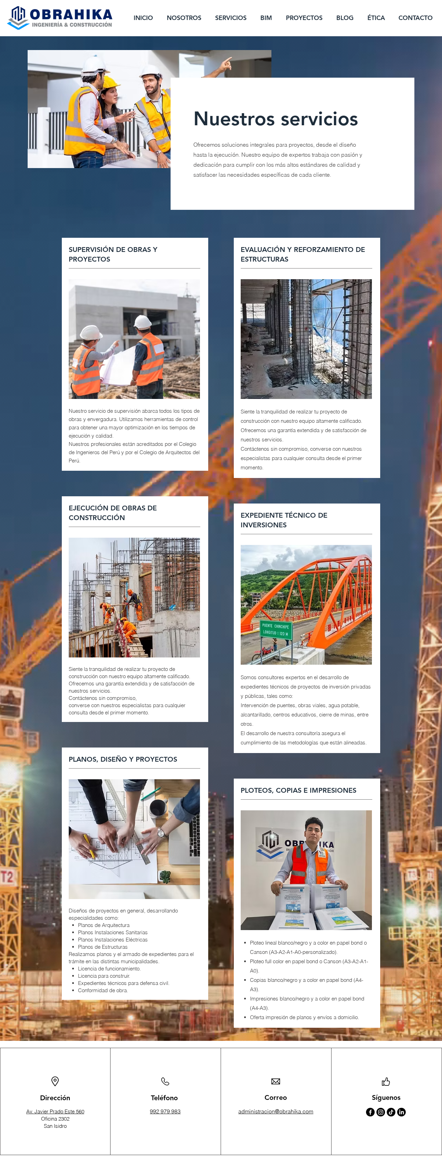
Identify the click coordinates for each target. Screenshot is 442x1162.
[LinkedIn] (401, 1112)
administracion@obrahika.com (275, 1111)
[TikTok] (391, 1112)
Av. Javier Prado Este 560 (55, 1111)
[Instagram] (380, 1112)
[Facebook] (370, 1112)
